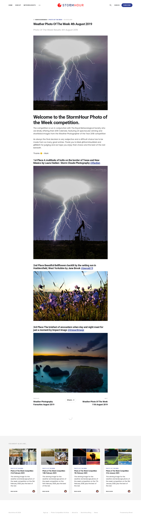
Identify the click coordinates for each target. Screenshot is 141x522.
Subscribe (127, 5)
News (96, 513)
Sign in (116, 5)
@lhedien (95, 163)
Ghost (130, 513)
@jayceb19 (87, 268)
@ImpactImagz (76, 330)
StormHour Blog (86, 513)
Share (69, 400)
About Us (75, 513)
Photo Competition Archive (60, 513)
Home (10, 5)
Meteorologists (30, 5)
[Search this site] (110, 5)
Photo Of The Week (55, 20)
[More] (39, 5)
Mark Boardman (41, 20)
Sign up (18, 5)
